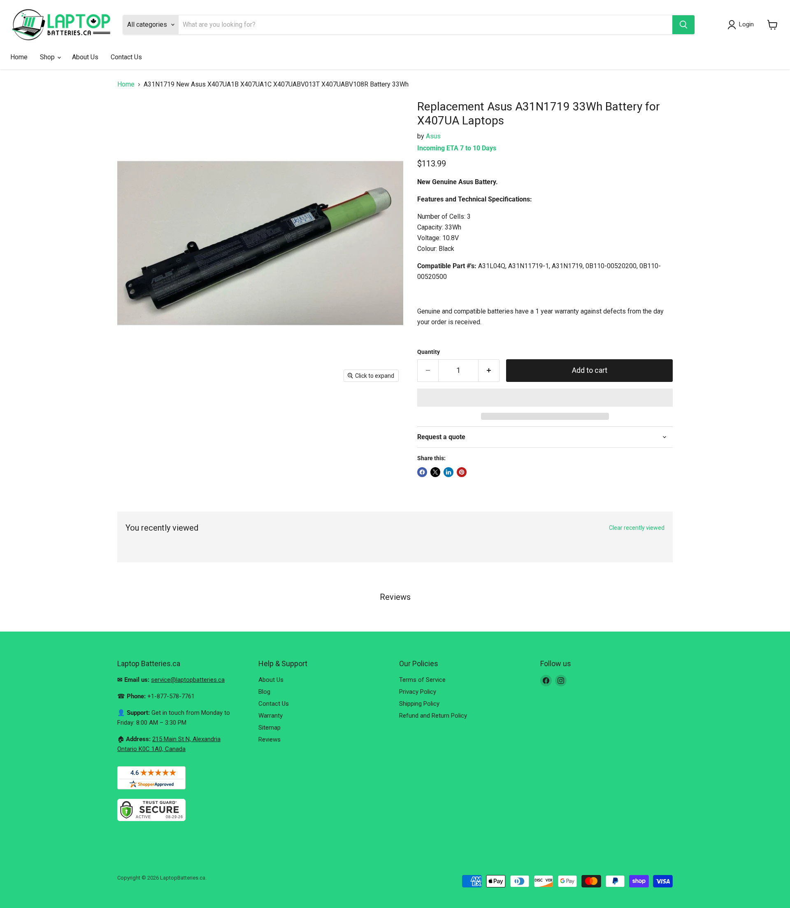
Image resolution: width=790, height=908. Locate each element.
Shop (48, 57)
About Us (85, 57)
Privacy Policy (417, 691)
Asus (433, 136)
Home (19, 57)
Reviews (269, 739)
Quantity (428, 352)
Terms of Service (422, 679)
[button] (545, 397)
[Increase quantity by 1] (489, 370)
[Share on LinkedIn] (448, 472)
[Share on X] (435, 472)
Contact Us (126, 57)
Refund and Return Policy (433, 715)
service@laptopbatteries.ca (188, 679)
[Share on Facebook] (422, 472)
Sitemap (269, 727)
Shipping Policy (419, 703)
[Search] (683, 24)
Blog (264, 691)
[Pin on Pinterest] (462, 472)
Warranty (270, 715)
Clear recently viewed (637, 527)
